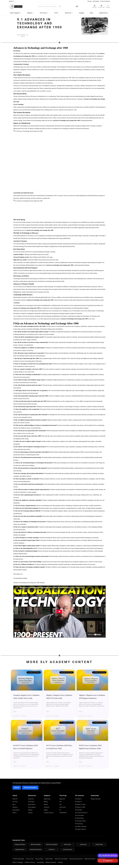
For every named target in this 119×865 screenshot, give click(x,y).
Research (15, 807)
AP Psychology (79, 823)
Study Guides (96, 1)
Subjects (29, 13)
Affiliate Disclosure (50, 862)
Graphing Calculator (20, 844)
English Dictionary (19, 849)
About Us (11, 1)
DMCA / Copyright (18, 862)
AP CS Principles (79, 815)
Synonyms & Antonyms (36, 849)
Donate (16, 787)
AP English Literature (80, 829)
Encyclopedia (16, 810)
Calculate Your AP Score (109, 855)
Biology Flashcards (96, 799)
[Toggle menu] (77, 6)
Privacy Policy (39, 858)
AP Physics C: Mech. (80, 804)
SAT (61, 801)
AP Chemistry (78, 810)
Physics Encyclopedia (51, 844)
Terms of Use (30, 858)
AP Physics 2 (78, 801)
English (46, 810)
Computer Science (48, 812)
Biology (46, 801)
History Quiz (83, 844)
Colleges (81, 13)
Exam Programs (15, 13)
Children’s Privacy (30, 862)
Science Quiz (67, 844)
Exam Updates (32, 807)
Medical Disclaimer (89, 858)
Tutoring (89, 1)
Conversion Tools (67, 849)
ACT (61, 804)
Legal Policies (103, 13)
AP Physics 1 (78, 799)
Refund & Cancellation (61, 858)
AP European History (80, 821)
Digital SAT (62, 799)
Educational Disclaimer (76, 858)
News (91, 13)
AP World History (79, 818)
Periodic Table (99, 844)
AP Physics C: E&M (80, 807)
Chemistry (46, 807)
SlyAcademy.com (17, 574)
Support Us (109, 860)
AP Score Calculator (105, 1)
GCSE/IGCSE (63, 812)
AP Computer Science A (81, 812)
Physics (46, 804)
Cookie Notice (49, 858)
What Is (14, 812)
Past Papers (31, 801)
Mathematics (47, 799)
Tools (55, 13)
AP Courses (43, 13)
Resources (68, 13)
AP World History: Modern (20, 578)
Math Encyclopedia (36, 844)
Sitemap (60, 862)
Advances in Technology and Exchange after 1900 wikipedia (29, 582)
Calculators (51, 849)
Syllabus (30, 810)
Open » (15, 711)
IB (60, 810)
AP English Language (80, 826)
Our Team (15, 801)
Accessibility (40, 862)
